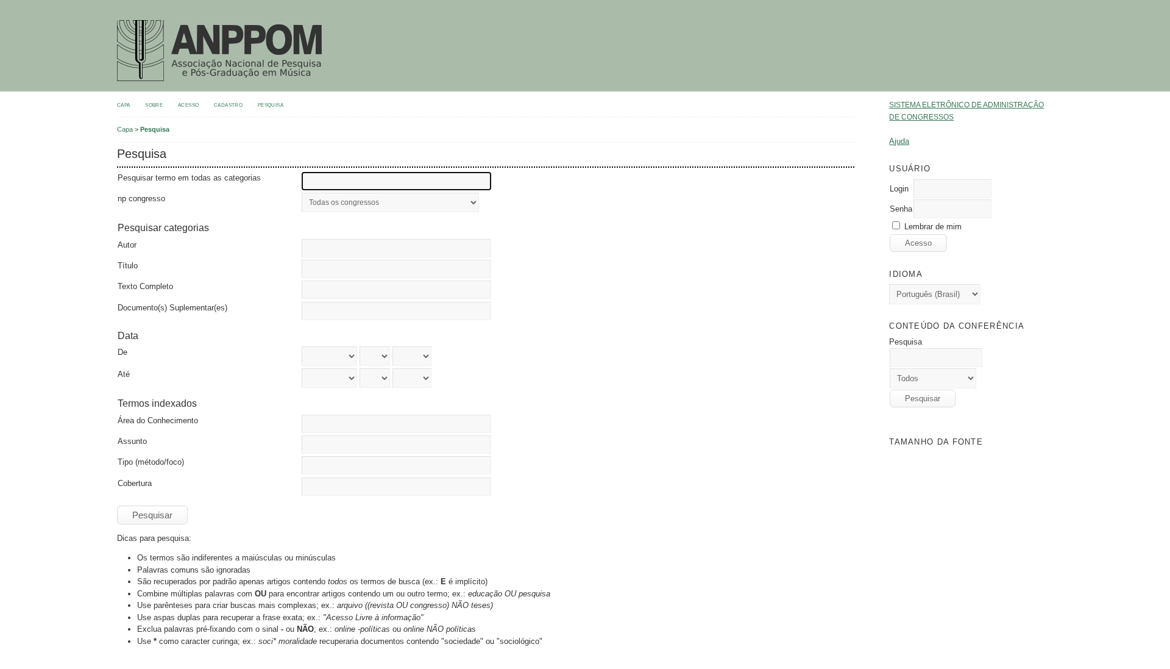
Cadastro (228, 105)
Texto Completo (145, 286)
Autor (127, 244)
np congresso (141, 198)
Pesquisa (270, 105)
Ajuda (899, 141)
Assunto (132, 441)
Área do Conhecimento (158, 420)
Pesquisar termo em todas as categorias (189, 177)
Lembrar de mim (933, 226)
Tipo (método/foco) (151, 462)
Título (128, 265)
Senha (901, 208)
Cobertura (135, 483)
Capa (123, 105)
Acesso (188, 105)
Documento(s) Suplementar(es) (172, 307)
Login (899, 188)
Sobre (154, 105)
